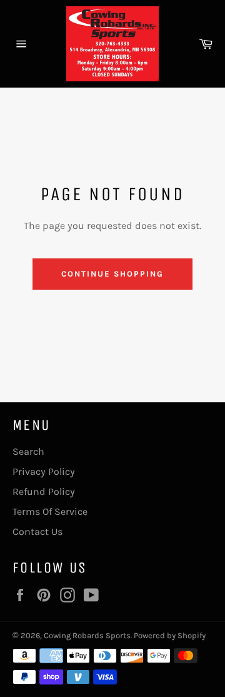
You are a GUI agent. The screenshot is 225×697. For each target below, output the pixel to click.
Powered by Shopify (170, 635)
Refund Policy (43, 491)
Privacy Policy (43, 471)
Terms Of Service (50, 511)
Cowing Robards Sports (87, 635)
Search (28, 451)
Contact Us (37, 531)
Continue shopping (112, 273)
